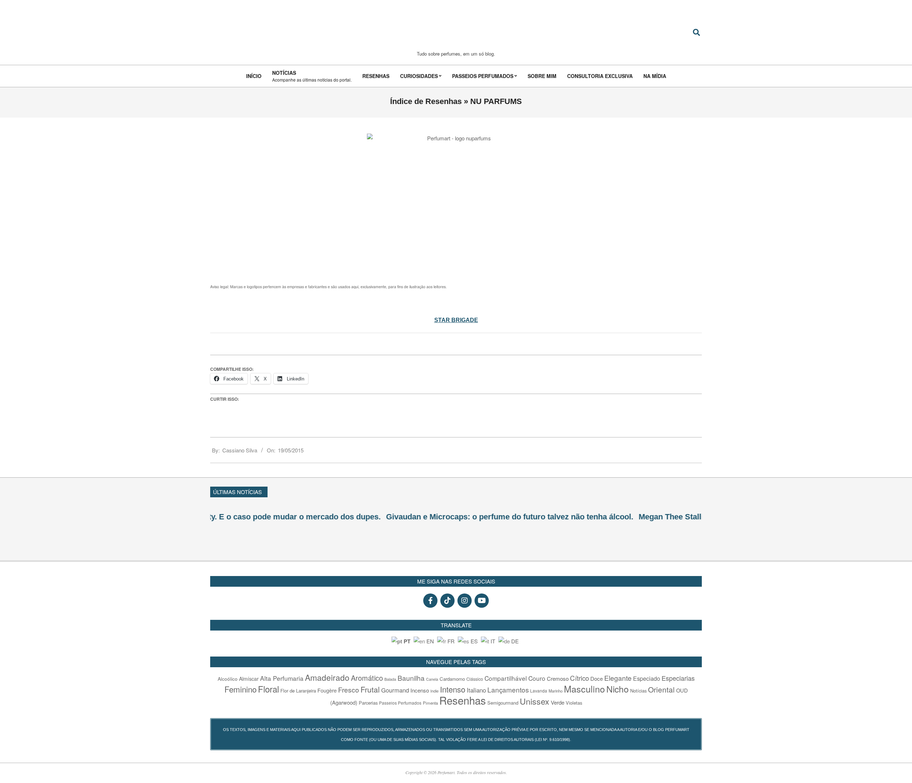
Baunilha (411, 678)
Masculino (584, 688)
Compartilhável (505, 678)
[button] (698, 491)
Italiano (476, 689)
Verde (557, 702)
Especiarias (678, 678)
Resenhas (462, 700)
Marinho (556, 691)
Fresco (348, 689)
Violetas (574, 702)
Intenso (452, 689)
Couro (536, 678)
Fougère (327, 690)
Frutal (370, 689)
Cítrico (579, 678)
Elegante (618, 678)
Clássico (474, 679)
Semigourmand (502, 702)
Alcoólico (228, 678)
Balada (390, 679)
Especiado (646, 678)
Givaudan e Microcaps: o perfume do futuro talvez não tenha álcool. (333, 516)
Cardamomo (452, 678)
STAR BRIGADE (456, 320)
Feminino (240, 689)
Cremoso (558, 678)
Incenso (419, 690)
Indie (434, 691)
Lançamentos (508, 689)
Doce (596, 678)
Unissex (534, 701)
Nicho (617, 689)
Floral (268, 689)
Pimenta (430, 703)
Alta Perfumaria (282, 678)
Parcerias (368, 702)
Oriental (661, 689)
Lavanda (538, 691)
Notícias (638, 690)
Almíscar (249, 678)
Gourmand (395, 690)
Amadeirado (327, 677)
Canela (432, 679)
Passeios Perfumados (400, 703)
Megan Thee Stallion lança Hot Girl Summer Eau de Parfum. (572, 516)
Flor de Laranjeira (298, 690)
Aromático (367, 678)
